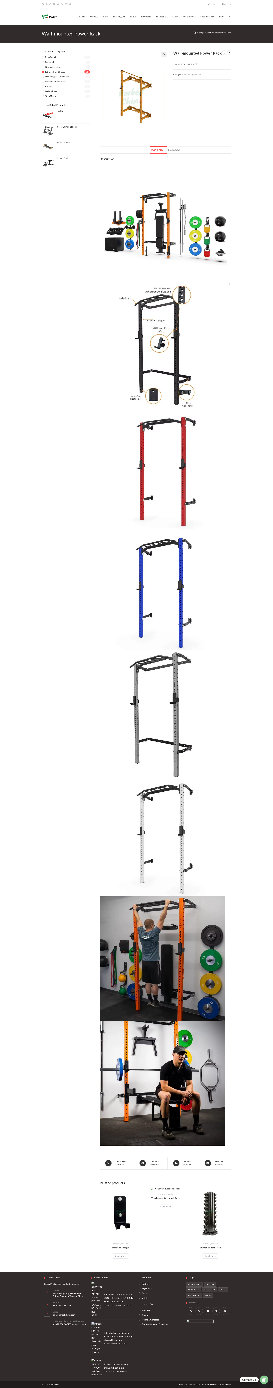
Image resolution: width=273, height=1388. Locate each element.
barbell (210, 1284)
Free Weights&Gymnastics (57, 76)
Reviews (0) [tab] (174, 150)
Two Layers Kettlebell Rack (165, 1198)
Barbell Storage (120, 1247)
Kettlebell (49, 86)
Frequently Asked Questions (155, 1324)
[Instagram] (50, 4)
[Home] (195, 32)
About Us (226, 4)
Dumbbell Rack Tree (210, 1247)
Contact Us (213, 4)
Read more (120, 1256)
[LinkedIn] (54, 4)
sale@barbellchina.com (64, 1314)
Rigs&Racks (194, 1295)
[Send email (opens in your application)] (66, 4)
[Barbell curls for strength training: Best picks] (96, 1367)
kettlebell (209, 1289)
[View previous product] (224, 52)
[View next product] (229, 52)
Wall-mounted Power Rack (219, 32)
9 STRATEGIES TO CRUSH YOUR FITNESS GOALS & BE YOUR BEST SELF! (119, 1298)
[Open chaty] (264, 1380)
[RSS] (62, 4)
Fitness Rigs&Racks (192, 74)
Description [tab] (158, 150)
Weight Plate (51, 91)
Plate (223, 1289)
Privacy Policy (225, 1384)
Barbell (145, 1284)
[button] (164, 54)
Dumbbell (49, 62)
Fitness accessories (54, 67)
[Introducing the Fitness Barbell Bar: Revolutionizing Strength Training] (96, 1338)
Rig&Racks (147, 1288)
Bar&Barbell (50, 57)
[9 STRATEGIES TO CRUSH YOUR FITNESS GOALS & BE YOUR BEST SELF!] (96, 1299)
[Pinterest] (47, 4)
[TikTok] (70, 4)
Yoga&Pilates (51, 96)
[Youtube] (58, 4)
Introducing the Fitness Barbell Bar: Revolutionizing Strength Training (118, 1336)
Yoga (144, 1293)
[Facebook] (43, 4)
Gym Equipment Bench (55, 81)
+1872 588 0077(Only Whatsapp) (69, 1324)
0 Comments (125, 1305)
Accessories (194, 1284)
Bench (145, 1298)
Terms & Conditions (151, 1319)
